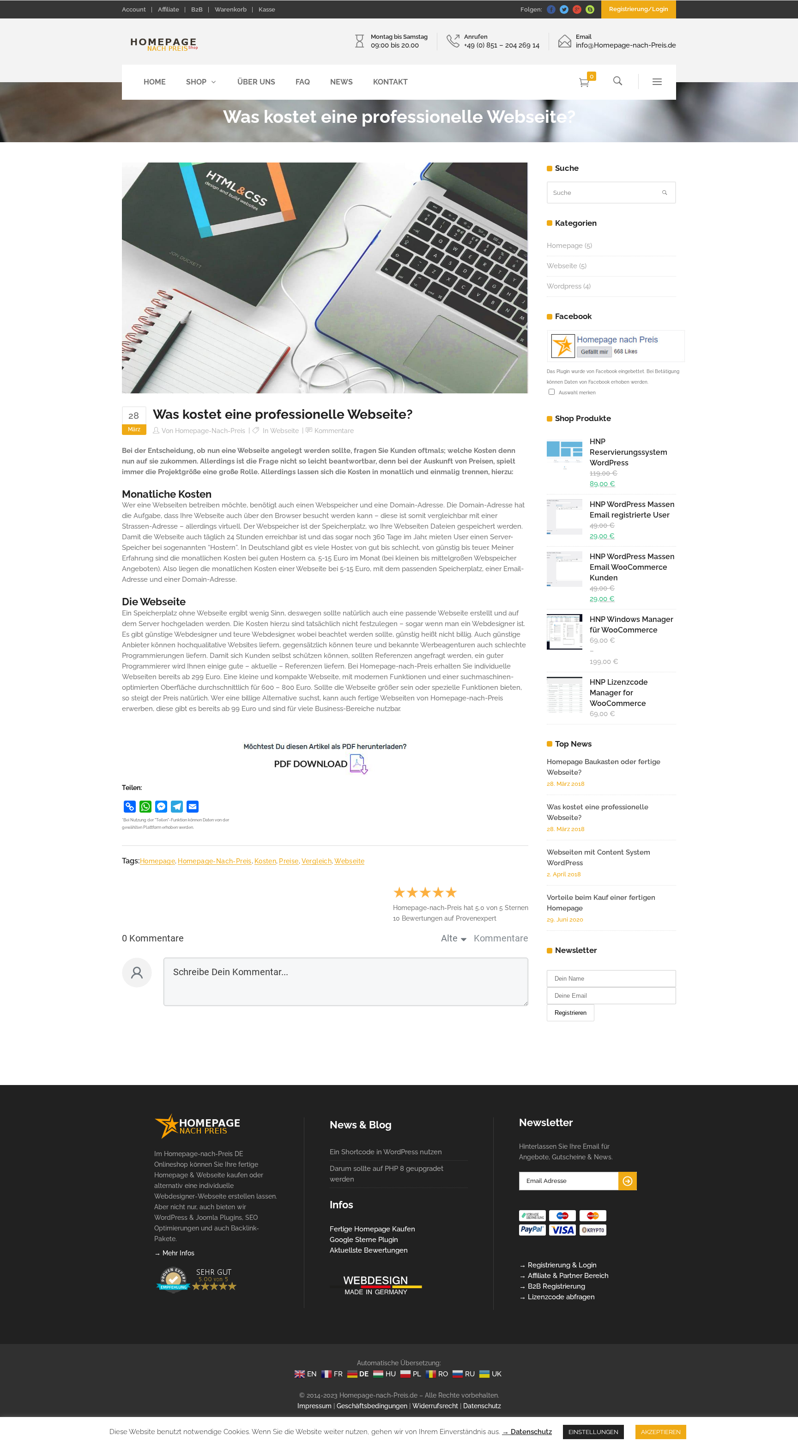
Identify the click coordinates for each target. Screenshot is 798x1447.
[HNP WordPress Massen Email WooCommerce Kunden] (565, 569)
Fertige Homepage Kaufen (372, 1229)
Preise (288, 861)
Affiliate (168, 9)
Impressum (314, 1406)
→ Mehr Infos (174, 1253)
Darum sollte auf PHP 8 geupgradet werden (386, 1173)
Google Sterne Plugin (364, 1240)
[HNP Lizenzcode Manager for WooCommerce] (565, 694)
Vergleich (317, 861)
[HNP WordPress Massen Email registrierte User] (565, 517)
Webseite (284, 430)
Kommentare (334, 430)
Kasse (267, 9)
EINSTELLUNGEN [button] (593, 1432)
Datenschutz (482, 1406)
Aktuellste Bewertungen (369, 1250)
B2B (197, 9)
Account (134, 9)
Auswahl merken (576, 392)
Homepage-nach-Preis (210, 430)
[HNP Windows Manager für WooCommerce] (565, 632)
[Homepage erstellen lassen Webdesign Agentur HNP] (197, 1136)
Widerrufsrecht (435, 1406)
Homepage (157, 861)
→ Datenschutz (527, 1432)
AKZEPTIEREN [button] (661, 1432)
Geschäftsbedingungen (372, 1406)
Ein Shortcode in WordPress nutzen (386, 1152)
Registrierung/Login (638, 9)
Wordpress (564, 286)
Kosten (265, 861)
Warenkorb (231, 9)
